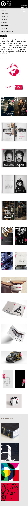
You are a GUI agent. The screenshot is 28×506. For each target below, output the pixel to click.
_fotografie (4, 16)
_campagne (4, 25)
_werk (22, 7)
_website (4, 22)
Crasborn (6, 3)
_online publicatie (7, 32)
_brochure (4, 13)
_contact (23, 11)
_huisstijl (4, 28)
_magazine (4, 19)
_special (3, 10)
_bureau (23, 5)
